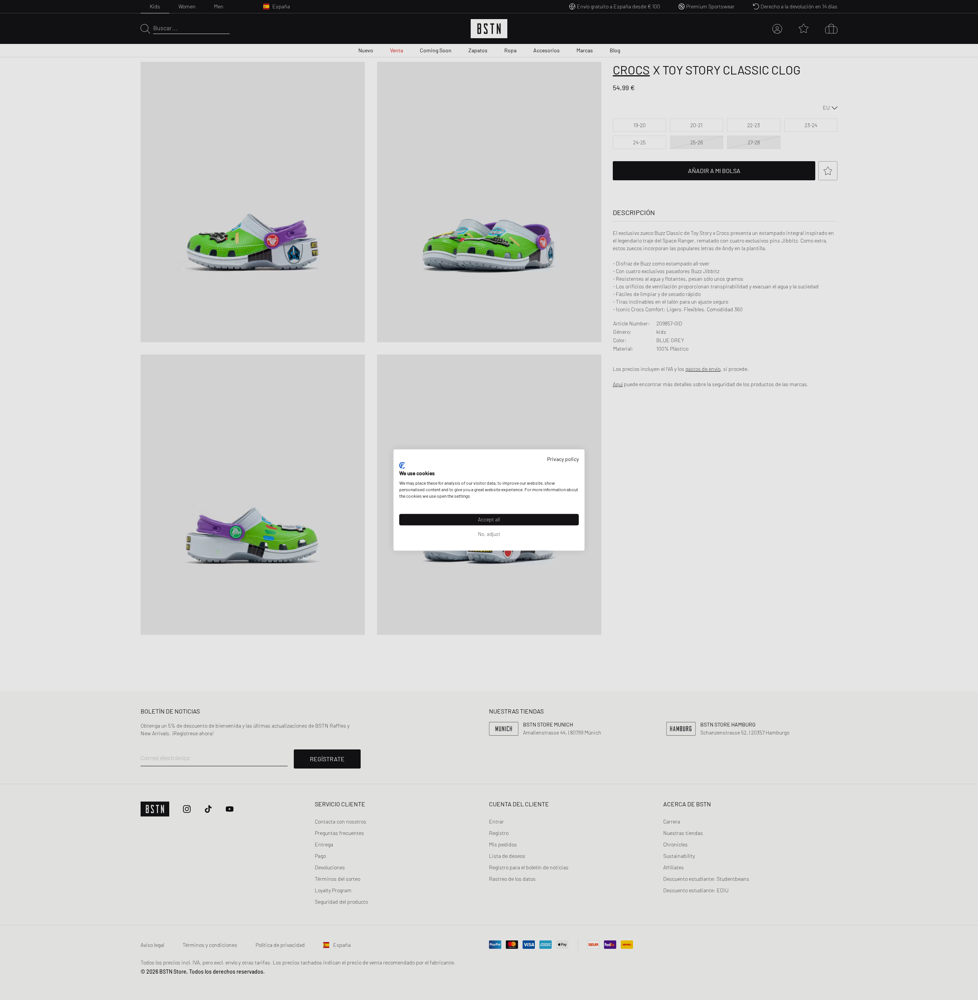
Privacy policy (563, 459)
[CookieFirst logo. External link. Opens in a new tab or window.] (402, 465)
